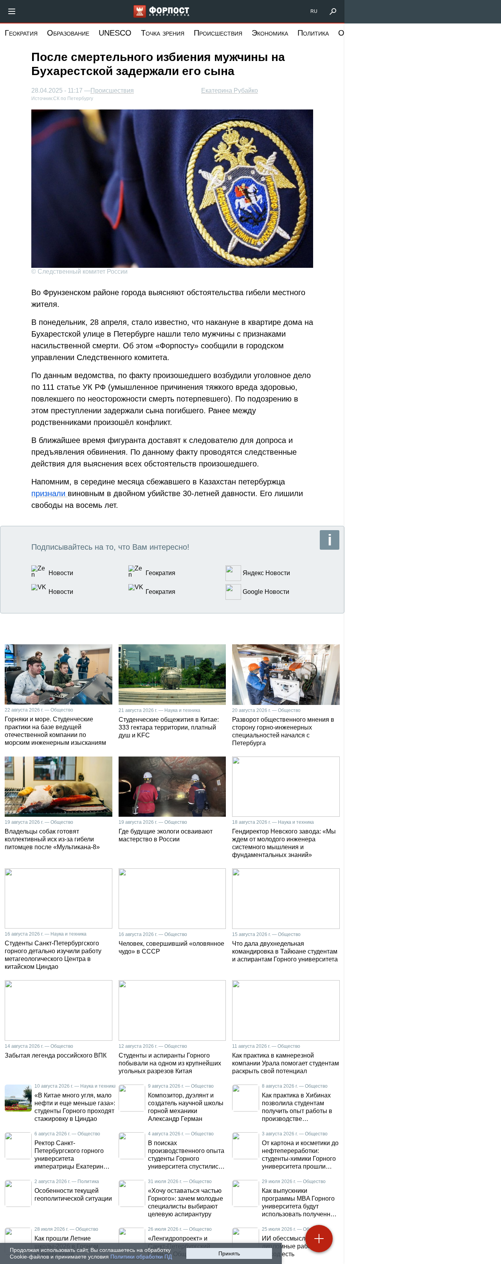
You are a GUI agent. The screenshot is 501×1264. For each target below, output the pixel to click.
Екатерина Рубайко (229, 90)
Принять (229, 1253)
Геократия (21, 33)
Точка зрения (162, 33)
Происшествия (218, 33)
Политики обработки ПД (141, 1256)
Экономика (270, 33)
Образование (68, 33)
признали (49, 493)
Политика (313, 33)
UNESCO (115, 33)
